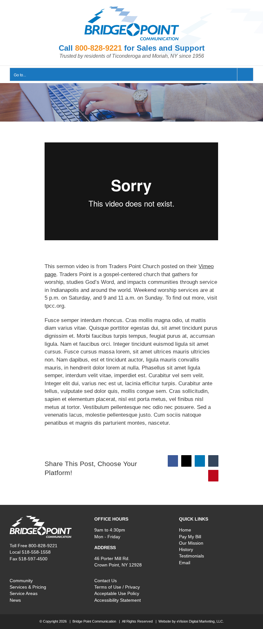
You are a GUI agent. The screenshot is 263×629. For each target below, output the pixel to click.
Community (21, 580)
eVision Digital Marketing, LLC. (200, 621)
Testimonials (191, 555)
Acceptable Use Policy (116, 593)
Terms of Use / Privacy (117, 587)
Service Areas (24, 593)
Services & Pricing (28, 587)
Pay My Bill (190, 536)
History (186, 549)
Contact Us (105, 580)
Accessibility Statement (117, 600)
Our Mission (191, 543)
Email (184, 562)
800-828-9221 (98, 48)
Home (185, 529)
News (15, 600)
